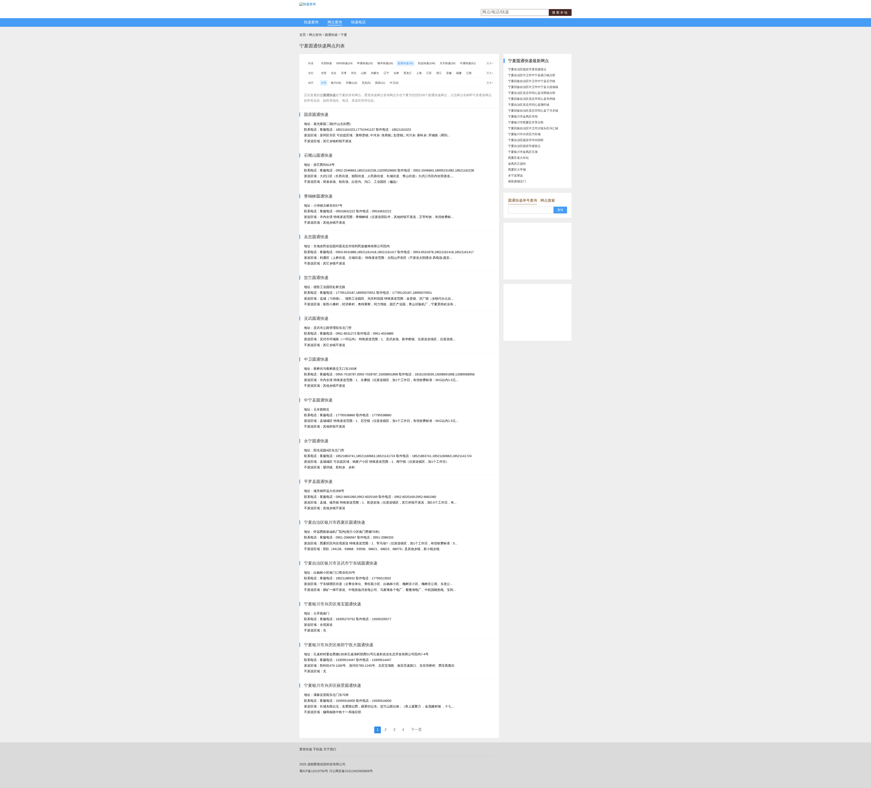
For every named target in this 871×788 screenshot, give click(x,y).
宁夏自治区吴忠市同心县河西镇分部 (531, 93)
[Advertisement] (538, 251)
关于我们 (329, 749)
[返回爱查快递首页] (307, 4)
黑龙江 (408, 73)
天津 (343, 73)
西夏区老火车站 (518, 157)
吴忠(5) (366, 82)
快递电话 (358, 22)
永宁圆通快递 (316, 441)
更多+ (489, 63)
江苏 (429, 73)
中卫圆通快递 (316, 359)
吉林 (396, 73)
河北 (353, 73)
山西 (363, 73)
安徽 (449, 73)
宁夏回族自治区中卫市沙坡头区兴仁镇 (533, 128)
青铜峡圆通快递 (318, 196)
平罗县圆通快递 (318, 481)
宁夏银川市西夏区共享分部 (525, 122)
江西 (469, 73)
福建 (459, 73)
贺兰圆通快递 (316, 277)
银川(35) (336, 82)
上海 (419, 73)
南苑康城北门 (517, 181)
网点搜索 (547, 201)
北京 (333, 73)
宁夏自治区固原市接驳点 (524, 146)
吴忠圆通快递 (316, 237)
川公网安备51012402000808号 (351, 771)
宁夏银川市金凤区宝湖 (523, 152)
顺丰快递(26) (385, 63)
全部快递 (326, 63)
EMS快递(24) (344, 63)
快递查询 (311, 22)
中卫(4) (394, 82)
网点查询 (335, 22)
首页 (302, 35)
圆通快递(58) (405, 63)
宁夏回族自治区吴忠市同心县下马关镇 (533, 110)
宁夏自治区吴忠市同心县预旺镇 (528, 104)
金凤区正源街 (517, 163)
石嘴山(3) (351, 82)
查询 (560, 210)
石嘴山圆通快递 (318, 155)
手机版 (318, 749)
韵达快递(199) (426, 63)
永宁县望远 (515, 175)
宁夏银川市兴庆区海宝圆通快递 (332, 604)
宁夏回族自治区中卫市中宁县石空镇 (531, 81)
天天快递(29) (447, 63)
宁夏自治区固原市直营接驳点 (527, 69)
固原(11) (380, 82)
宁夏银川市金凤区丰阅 (523, 116)
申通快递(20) (365, 63)
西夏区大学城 (517, 169)
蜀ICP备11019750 (312, 771)
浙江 (439, 73)
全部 (323, 73)
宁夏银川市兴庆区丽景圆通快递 (332, 685)
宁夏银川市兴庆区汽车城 (524, 134)
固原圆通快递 (316, 114)
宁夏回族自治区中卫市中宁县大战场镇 (533, 87)
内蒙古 (375, 73)
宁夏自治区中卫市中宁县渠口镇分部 (531, 75)
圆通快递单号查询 (522, 201)
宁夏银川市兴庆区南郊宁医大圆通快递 (338, 645)
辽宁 (386, 73)
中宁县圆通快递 (318, 400)
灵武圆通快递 (316, 318)
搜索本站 (560, 12)
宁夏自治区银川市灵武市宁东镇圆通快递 (340, 563)
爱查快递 (305, 749)
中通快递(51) (468, 63)
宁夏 (344, 35)
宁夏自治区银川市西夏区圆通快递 (334, 522)
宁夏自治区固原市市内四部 (525, 140)
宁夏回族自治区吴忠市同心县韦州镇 (531, 98)
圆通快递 (331, 35)
